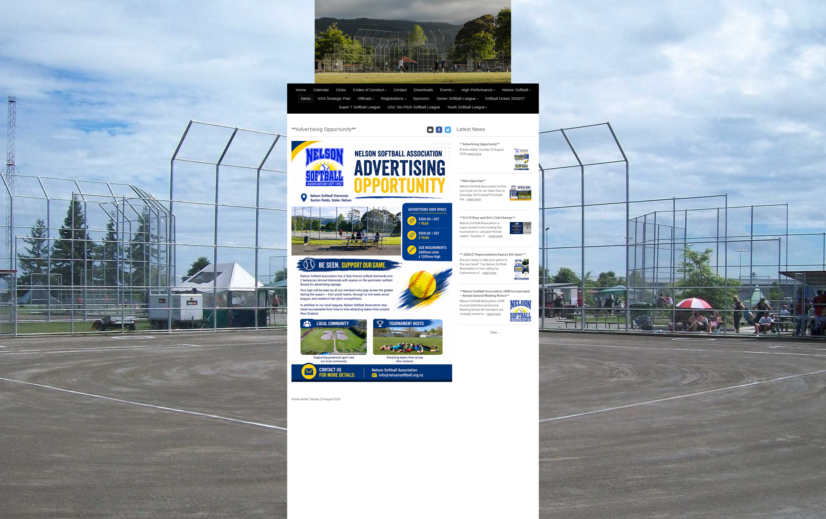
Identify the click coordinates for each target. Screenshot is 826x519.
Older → (495, 332)
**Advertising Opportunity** (480, 144)
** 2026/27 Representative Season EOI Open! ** (493, 254)
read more (474, 154)
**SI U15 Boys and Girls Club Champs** (488, 217)
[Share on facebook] (439, 130)
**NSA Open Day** (473, 181)
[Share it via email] (431, 130)
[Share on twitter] (448, 130)
